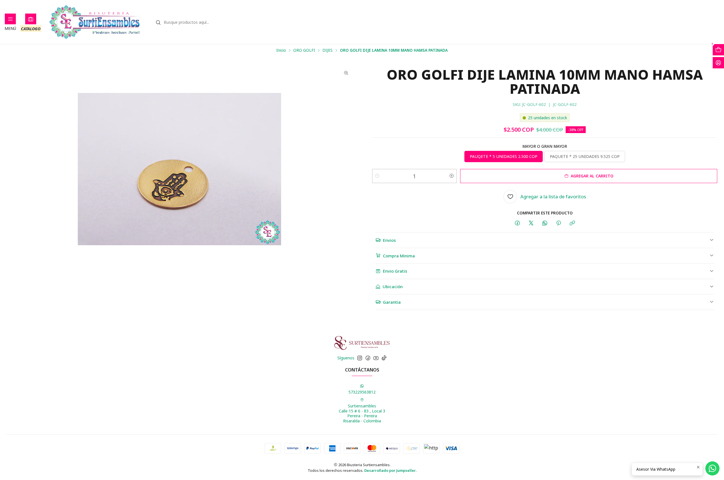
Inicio (281, 50)
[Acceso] (718, 62)
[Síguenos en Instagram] (360, 358)
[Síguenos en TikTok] (384, 358)
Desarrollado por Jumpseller (390, 470)
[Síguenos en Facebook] (368, 358)
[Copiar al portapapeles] (572, 223)
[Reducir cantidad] (377, 176)
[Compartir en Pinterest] (558, 223)
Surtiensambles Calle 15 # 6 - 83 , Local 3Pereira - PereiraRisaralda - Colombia (362, 413)
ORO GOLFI (304, 50)
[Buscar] (158, 22)
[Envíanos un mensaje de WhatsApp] (712, 468)
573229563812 (362, 392)
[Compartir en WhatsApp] (545, 223)
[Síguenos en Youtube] (376, 358)
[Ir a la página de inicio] (94, 22)
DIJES (327, 50)
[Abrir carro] (718, 49)
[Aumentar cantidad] (451, 176)
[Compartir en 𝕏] (531, 223)
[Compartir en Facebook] (517, 223)
